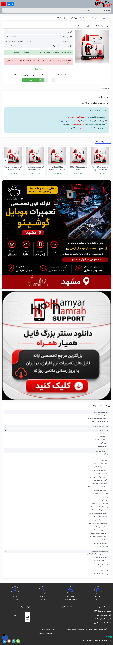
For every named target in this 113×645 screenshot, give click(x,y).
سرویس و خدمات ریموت (99, 551)
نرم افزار (104, 460)
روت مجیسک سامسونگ (100, 530)
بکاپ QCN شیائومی (101, 493)
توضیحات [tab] (104, 88)
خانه (108, 18)
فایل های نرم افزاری (100, 18)
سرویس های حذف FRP (100, 557)
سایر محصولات (102, 446)
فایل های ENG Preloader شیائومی (96, 510)
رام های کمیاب (102, 500)
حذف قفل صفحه (101, 540)
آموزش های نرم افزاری (100, 520)
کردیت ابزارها (103, 443)
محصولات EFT (101, 436)
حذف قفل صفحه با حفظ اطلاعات (97, 487)
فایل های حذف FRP (101, 415)
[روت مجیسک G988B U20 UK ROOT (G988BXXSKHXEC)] (78, 156)
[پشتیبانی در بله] (108, 636)
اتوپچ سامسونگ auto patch (98, 536)
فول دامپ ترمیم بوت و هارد (99, 533)
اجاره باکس (103, 570)
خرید (30, 80)
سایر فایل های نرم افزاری (100, 426)
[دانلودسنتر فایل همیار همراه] (56, 345)
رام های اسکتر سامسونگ (100, 483)
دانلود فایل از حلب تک (100, 574)
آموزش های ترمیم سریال (100, 480)
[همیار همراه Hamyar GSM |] (103, 3)
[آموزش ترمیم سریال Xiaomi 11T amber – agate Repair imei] (13, 156)
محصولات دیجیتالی (101, 430)
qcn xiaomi (103, 457)
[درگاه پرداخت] (11, 617)
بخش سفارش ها (64, 121)
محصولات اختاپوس (99, 440)
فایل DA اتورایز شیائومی (100, 517)
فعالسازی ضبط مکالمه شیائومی (98, 513)
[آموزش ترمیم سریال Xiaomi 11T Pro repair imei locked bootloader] (35, 156)
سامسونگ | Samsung (100, 412)
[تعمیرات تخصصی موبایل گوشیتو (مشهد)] (56, 234)
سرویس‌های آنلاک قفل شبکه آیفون (97, 554)
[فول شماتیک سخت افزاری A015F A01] (92, 47)
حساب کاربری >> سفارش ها (76, 117)
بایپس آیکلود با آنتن (99, 567)
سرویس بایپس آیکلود (100, 564)
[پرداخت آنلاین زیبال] (27, 617)
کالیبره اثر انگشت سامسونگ (99, 421)
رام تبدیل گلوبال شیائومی (99, 503)
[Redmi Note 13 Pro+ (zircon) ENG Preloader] (57, 156)
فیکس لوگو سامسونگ (100, 490)
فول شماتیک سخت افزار (86, 18)
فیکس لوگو (103, 546)
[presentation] (5, 161)
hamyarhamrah (9, 32)
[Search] (4, 10)
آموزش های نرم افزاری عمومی (98, 477)
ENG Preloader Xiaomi (99, 470)
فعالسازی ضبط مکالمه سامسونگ (97, 418)
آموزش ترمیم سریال (101, 527)
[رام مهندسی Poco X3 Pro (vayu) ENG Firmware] (100, 156)
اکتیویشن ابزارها (102, 433)
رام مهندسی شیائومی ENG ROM (97, 523)
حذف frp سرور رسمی (99, 560)
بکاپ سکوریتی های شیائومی (99, 454)
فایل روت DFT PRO (101, 497)
